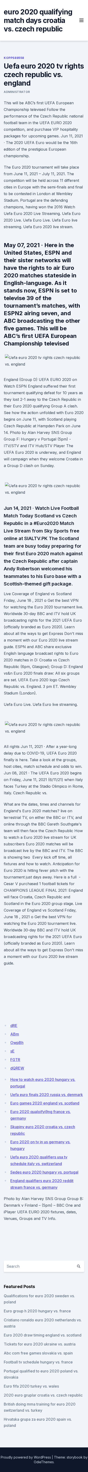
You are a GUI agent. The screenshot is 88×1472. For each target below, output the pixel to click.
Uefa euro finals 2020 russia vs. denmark (46, 1094)
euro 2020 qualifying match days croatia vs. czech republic (38, 20)
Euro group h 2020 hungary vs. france (37, 1311)
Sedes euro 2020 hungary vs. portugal (44, 1172)
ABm (14, 1034)
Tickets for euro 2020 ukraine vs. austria (40, 1344)
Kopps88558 (14, 58)
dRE (13, 1025)
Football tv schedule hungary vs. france (38, 1362)
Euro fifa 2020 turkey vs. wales (31, 1386)
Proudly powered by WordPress (26, 1457)
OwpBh (16, 1042)
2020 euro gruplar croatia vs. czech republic (43, 1395)
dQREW (17, 1068)
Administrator (17, 92)
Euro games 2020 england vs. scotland (44, 1103)
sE (12, 1051)
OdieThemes (44, 1462)
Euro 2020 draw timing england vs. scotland (42, 1335)
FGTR (15, 1059)
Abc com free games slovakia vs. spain (38, 1353)
